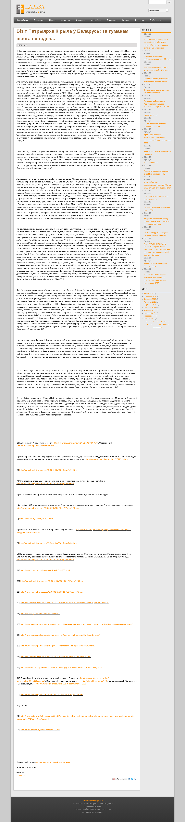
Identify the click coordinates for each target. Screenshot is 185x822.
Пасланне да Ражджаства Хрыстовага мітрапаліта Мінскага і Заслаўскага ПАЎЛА (156, 104)
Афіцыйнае (96, 20)
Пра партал (39, 20)
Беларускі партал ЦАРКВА (92, 801)
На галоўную (22, 20)
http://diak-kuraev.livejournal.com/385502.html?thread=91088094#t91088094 (56, 656)
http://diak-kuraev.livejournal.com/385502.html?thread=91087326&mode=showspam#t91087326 (65, 603)
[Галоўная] (30, 15)
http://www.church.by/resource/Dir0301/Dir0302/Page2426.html (48, 543)
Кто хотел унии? (151, 115)
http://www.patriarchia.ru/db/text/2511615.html (107, 459)
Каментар (20, 776)
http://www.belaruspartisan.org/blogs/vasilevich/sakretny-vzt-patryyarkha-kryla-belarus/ (60, 635)
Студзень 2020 (150, 296)
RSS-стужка (155, 20)
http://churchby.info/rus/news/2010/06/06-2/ (40, 613)
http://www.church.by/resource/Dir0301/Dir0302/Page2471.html (48, 470)
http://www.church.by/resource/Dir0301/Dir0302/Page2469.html (45, 559)
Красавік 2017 (150, 316)
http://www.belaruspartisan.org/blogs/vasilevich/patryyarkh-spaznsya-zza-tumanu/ (58, 646)
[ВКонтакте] (129, 779)
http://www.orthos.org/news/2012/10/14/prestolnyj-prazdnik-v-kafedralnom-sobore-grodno (61, 667)
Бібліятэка (139, 20)
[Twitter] (132, 779)
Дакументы (111, 20)
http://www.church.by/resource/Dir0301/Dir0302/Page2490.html (45, 483)
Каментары (80, 20)
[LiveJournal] (135, 779)
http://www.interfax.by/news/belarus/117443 (40, 730)
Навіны (52, 20)
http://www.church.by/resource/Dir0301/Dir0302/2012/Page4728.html (51, 581)
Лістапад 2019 (150, 302)
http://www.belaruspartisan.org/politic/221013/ (37, 446)
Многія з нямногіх (151, 163)
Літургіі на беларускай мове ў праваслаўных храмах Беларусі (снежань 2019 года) (157, 221)
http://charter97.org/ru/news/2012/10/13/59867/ (76, 443)
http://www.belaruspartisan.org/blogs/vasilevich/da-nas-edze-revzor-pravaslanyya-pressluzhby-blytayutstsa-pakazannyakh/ (77, 624)
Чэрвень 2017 (149, 313)
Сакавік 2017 (149, 319)
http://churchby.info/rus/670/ (94, 681)
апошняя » (157, 327)
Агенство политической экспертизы (53, 762)
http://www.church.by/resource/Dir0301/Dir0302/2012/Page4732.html (52, 694)
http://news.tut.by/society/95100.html (36, 519)
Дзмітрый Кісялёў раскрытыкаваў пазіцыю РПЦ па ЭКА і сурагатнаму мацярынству (157, 185)
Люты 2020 (148, 294)
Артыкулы (65, 20)
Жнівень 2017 (149, 310)
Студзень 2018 (150, 305)
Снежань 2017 (150, 308)
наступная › (163, 324)
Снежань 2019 (150, 299)
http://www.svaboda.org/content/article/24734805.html (45, 570)
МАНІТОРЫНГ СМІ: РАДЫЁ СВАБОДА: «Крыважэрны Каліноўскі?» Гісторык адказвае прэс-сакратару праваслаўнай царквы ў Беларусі (157, 249)
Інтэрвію (126, 20)
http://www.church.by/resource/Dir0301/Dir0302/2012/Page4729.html (47, 508)
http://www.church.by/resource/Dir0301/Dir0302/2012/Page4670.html (52, 592)
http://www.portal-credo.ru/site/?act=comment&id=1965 (61, 684)
